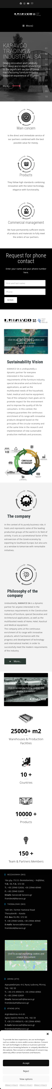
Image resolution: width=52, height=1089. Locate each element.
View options (26, 1079)
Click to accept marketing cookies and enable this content (26, 341)
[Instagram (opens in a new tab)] (24, 3)
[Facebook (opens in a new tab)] (21, 3)
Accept (26, 1063)
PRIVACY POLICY (11, 1085)
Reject (26, 1071)
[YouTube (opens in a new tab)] (28, 3)
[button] (47, 1033)
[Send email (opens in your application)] (31, 3)
